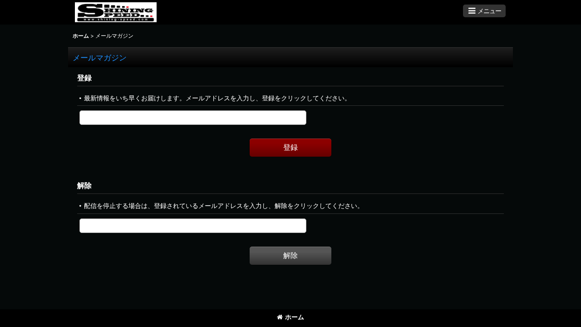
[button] (484, 11)
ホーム (294, 317)
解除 (84, 185)
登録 (84, 77)
